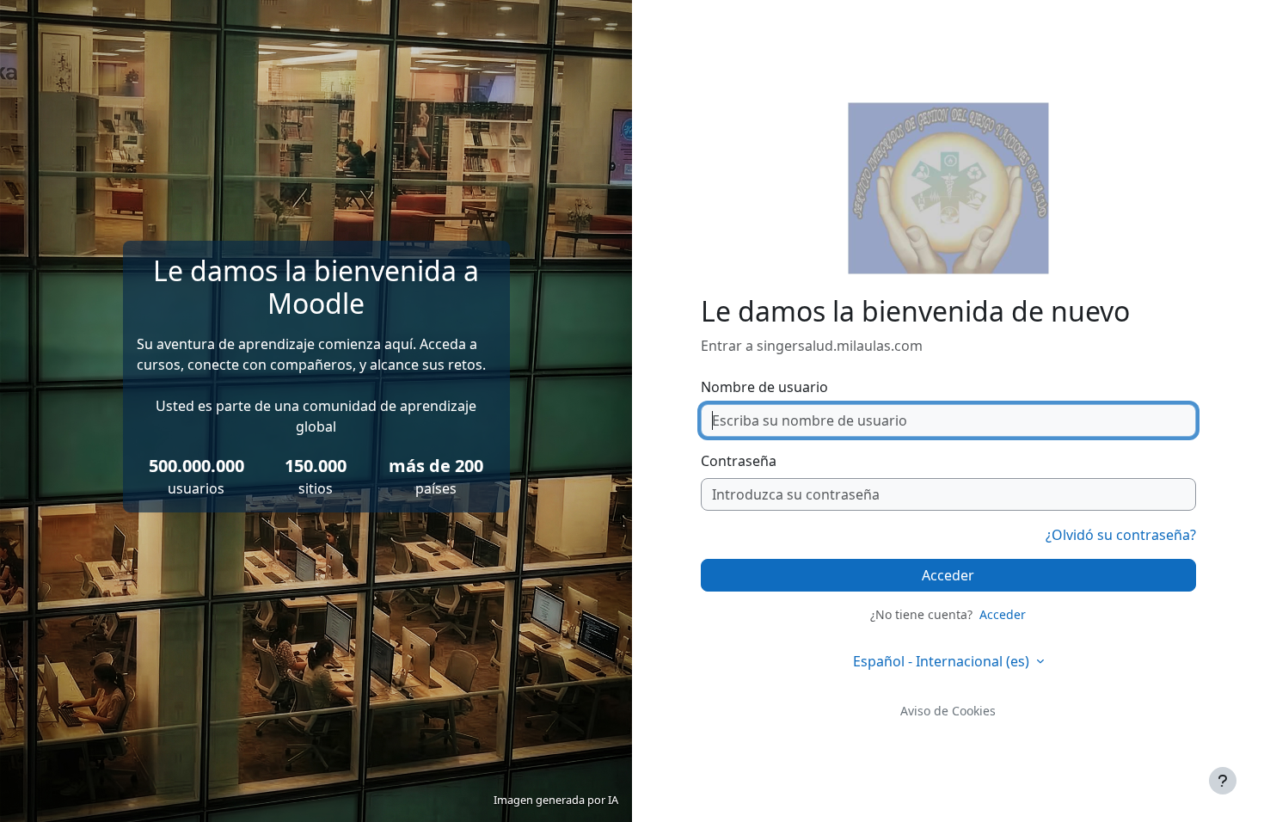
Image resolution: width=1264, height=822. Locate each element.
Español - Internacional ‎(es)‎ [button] (943, 661)
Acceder (948, 575)
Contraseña (738, 460)
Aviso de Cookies (948, 710)
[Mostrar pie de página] (1222, 780)
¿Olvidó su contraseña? (1121, 534)
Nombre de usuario (764, 386)
